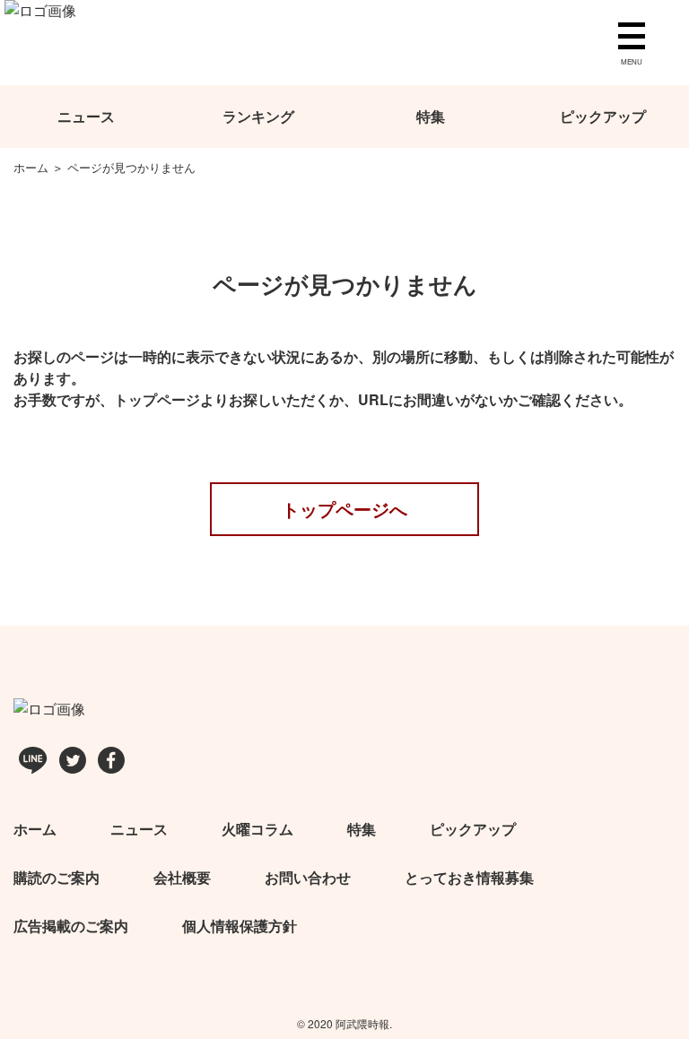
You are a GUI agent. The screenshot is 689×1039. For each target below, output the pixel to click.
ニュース (86, 116)
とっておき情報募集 (469, 877)
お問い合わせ (308, 877)
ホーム (35, 828)
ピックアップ (603, 116)
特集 (430, 116)
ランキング (258, 116)
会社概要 (182, 877)
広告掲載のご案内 (70, 925)
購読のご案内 (56, 877)
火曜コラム (257, 828)
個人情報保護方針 (239, 925)
